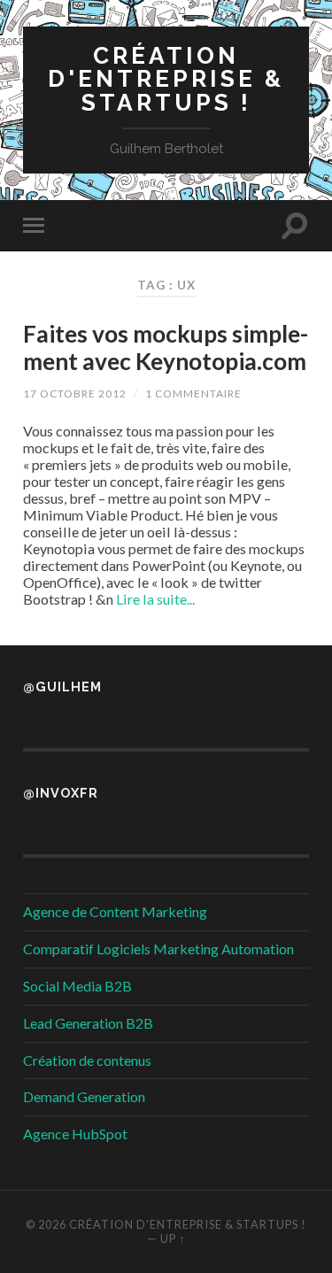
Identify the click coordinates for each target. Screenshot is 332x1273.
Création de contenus (87, 1060)
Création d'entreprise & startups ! (166, 79)
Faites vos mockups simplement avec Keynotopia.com (165, 348)
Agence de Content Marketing (115, 911)
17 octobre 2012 (75, 393)
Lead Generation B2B (88, 1023)
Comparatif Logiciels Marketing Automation (158, 948)
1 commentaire (193, 393)
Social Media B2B (77, 985)
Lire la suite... (155, 598)
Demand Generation (84, 1096)
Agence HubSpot (75, 1133)
